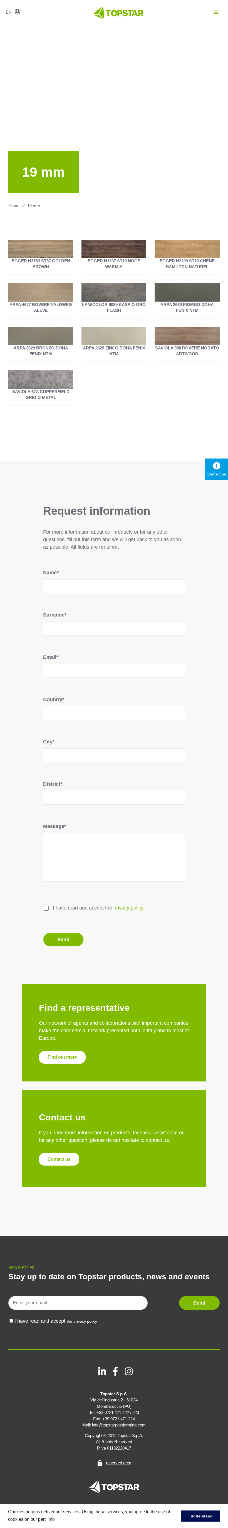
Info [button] (51, 1519)
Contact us (59, 1159)
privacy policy (128, 908)
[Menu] (216, 12)
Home (13, 205)
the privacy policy (82, 1321)
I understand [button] (201, 1516)
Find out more (62, 1057)
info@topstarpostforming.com (119, 1425)
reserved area (115, 1462)
